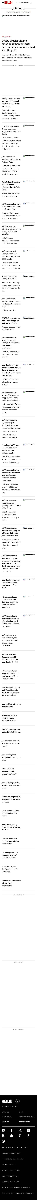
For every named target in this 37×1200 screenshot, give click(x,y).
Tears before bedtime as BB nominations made (10, 813)
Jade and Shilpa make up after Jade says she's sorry (11, 785)
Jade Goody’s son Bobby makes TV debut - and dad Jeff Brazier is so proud (11, 302)
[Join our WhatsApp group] (6, 1141)
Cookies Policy (20, 1147)
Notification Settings (11, 1170)
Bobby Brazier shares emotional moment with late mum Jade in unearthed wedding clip (18, 45)
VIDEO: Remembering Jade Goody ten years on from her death (11, 320)
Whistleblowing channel (12, 1159)
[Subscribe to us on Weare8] (31, 1135)
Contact (5, 1122)
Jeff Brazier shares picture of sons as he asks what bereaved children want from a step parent (10, 621)
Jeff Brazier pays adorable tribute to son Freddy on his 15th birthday (11, 230)
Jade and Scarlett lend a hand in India (11, 705)
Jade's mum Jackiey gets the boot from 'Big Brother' (11, 827)
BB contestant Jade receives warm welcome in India (9, 718)
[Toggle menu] (3, 2)
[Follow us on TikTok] (31, 1130)
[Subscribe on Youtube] (6, 1135)
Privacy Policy (8, 1165)
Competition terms (9, 1176)
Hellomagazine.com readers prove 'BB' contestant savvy (10, 855)
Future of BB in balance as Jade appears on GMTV (9, 771)
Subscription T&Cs (27, 1117)
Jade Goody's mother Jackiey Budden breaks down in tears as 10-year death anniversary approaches (11, 370)
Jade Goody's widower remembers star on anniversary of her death (11, 584)
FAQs (21, 1112)
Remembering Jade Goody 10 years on (9, 277)
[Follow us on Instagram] (6, 1130)
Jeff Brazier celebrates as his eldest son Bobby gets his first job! (11, 206)
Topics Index (24, 1122)
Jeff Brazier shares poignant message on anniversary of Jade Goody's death (10, 675)
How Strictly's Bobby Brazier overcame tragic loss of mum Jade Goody (11, 130)
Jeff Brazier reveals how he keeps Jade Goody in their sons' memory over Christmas (10, 640)
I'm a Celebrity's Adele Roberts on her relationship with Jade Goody (11, 186)
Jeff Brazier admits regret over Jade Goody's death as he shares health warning (11, 424)
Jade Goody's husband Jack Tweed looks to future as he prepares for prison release (11, 691)
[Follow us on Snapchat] (14, 1135)
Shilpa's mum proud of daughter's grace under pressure (11, 799)
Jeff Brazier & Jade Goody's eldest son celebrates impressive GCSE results (11, 255)
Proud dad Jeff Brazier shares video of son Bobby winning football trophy (11, 449)
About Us (5, 1112)
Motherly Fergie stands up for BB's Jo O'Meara (11, 730)
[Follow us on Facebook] (14, 1130)
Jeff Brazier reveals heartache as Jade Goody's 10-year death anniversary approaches (11, 342)
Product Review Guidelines (22, 1193)
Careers (5, 1193)
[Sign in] (31, 2)
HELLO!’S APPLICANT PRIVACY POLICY (16, 1187)
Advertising (7, 1117)
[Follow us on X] (22, 1130)
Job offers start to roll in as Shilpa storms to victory (11, 743)
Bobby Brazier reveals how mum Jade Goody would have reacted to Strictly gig (11, 102)
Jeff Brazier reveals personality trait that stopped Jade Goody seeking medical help (10, 396)
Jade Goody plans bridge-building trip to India (11, 757)
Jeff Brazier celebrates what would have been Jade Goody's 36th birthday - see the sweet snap (11, 475)
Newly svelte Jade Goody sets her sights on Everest (10, 869)
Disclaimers (7, 1147)
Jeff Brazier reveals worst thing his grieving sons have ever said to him (11, 504)
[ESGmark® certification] (16, 1101)
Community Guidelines (11, 1153)
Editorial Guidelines (10, 1182)
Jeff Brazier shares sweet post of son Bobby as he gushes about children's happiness (10, 602)
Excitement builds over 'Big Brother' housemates (11, 883)
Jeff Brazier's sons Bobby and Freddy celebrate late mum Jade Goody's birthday (10, 658)
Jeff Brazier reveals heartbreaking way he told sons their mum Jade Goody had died (11, 532)
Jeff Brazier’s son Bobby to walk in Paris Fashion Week (11, 159)
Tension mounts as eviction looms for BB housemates (10, 841)
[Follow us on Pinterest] (22, 1135)
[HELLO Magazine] (8, 2)
